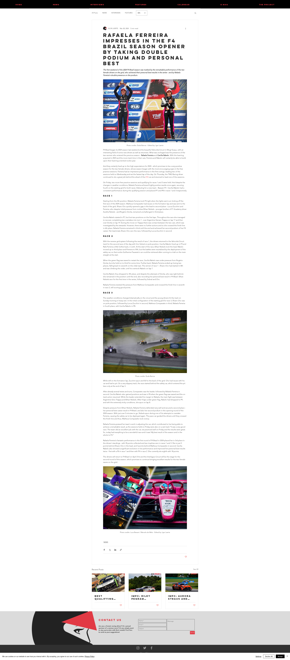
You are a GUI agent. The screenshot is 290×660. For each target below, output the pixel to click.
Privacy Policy (89, 656)
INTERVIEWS (115, 13)
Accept (280, 656)
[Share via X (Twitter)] (110, 550)
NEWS (104, 13)
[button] (195, 13)
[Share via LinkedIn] (115, 550)
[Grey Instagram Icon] (138, 648)
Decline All (269, 656)
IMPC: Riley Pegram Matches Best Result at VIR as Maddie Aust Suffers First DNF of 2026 (144, 597)
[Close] (287, 656)
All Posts (95, 13)
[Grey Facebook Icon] (151, 648)
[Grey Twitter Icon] (145, 648)
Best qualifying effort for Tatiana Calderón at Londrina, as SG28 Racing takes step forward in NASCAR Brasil (107, 597)
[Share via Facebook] (104, 550)
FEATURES (129, 13)
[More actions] (185, 28)
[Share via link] (121, 550)
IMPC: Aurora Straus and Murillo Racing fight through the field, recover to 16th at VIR (181, 597)
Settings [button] (258, 656)
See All (195, 569)
